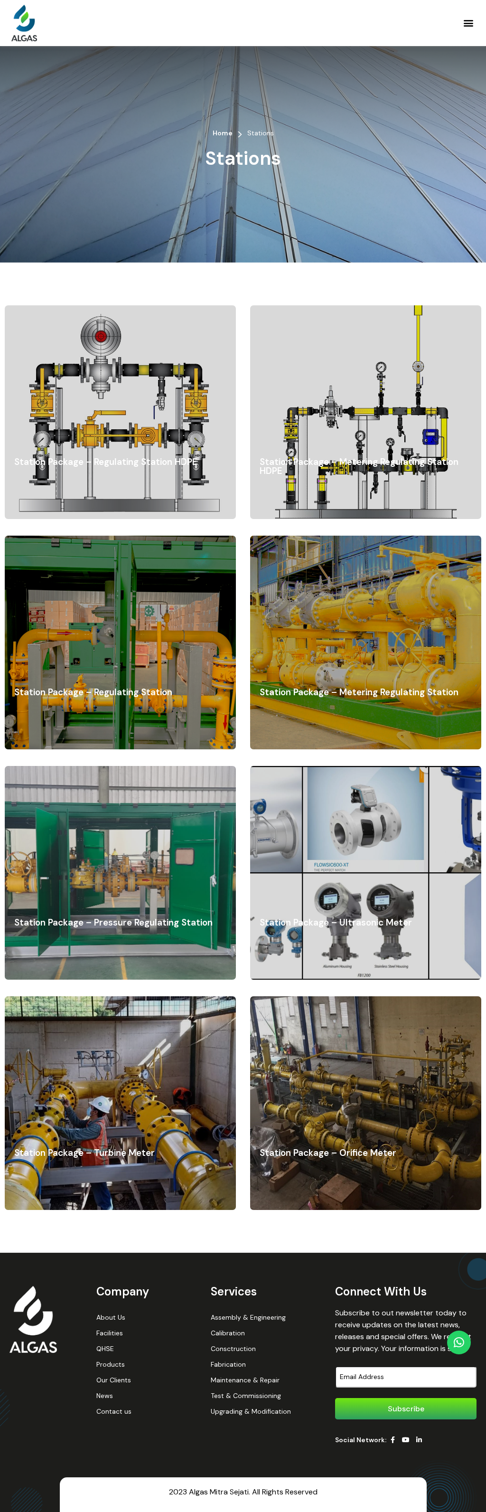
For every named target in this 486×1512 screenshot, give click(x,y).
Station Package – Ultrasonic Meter (336, 922)
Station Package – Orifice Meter (328, 1153)
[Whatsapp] (459, 1342)
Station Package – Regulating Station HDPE (105, 462)
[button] (469, 23)
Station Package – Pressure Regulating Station (113, 922)
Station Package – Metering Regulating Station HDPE (359, 466)
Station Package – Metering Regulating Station (359, 692)
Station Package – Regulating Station (93, 692)
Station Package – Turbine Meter (84, 1153)
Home (223, 133)
